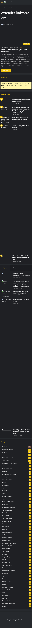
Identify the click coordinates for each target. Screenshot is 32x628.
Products (4, 513)
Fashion (4, 471)
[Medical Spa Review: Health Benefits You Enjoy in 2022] (6, 120)
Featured (4, 455)
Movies (4, 579)
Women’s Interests (7, 537)
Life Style (5, 466)
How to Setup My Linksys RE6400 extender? (14, 50)
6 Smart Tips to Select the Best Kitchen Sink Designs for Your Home (20, 257)
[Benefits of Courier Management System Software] (6, 102)
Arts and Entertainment (8, 507)
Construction (5, 504)
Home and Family (7, 532)
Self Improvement (7, 565)
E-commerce (5, 595)
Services (4, 452)
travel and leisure (7, 510)
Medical (4, 490)
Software (4, 488)
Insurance (5, 573)
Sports (4, 559)
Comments (26, 268)
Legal (3, 499)
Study (4, 524)
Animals (4, 554)
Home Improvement (7, 457)
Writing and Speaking (8, 501)
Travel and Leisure (7, 479)
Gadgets (4, 535)
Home (4, 7)
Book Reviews (6, 598)
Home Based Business (8, 570)
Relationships (6, 548)
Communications (7, 590)
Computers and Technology (10, 463)
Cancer (4, 584)
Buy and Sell (5, 515)
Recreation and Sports (8, 603)
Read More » (6, 70)
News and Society (7, 546)
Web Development (7, 518)
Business (4, 446)
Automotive (5, 485)
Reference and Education (9, 474)
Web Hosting (5, 551)
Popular (5, 268)
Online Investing (6, 581)
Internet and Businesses (9, 543)
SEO (3, 493)
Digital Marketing (7, 468)
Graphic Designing (7, 557)
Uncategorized (6, 562)
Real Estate (5, 526)
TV (3, 576)
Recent (15, 268)
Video (3, 592)
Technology (5, 460)
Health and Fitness (7, 449)
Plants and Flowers (7, 587)
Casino (4, 482)
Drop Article (5, 47)
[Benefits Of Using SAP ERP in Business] (6, 189)
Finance (4, 477)
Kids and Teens (6, 521)
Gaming (4, 529)
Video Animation (6, 601)
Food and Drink (6, 540)
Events (4, 568)
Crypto (4, 606)
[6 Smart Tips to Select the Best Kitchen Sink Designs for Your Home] (6, 258)
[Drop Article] (8, 2)
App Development (7, 496)
